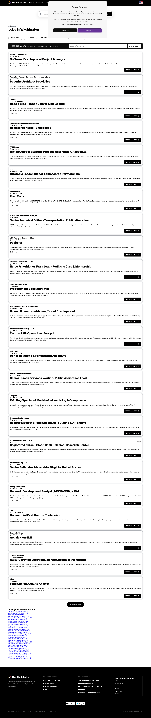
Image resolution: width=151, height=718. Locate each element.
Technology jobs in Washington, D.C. (19, 653)
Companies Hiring (43, 3)
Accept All (89, 30)
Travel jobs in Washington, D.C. (18, 656)
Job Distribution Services (88, 680)
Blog (45, 689)
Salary (44, 38)
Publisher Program (85, 683)
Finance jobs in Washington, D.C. (18, 629)
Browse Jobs (48, 683)
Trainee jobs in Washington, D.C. (18, 655)
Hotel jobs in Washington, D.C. (18, 635)
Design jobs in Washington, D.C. (18, 621)
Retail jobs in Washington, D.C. (18, 645)
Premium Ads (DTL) (85, 689)
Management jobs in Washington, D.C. (20, 642)
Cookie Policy (89, 24)
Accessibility (52, 711)
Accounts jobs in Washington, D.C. (19, 611)
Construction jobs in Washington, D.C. (20, 618)
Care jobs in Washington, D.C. (17, 615)
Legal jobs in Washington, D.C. (18, 639)
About (31, 3)
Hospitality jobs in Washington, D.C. (19, 634)
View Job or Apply (131, 70)
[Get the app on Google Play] (80, 705)
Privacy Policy (13, 711)
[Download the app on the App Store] (70, 705)
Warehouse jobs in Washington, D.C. (19, 658)
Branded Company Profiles (89, 692)
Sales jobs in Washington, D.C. (18, 647)
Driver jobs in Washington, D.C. (18, 623)
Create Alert (133, 46)
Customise (65, 30)
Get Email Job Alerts (51, 680)
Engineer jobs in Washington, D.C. (19, 626)
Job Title (30, 38)
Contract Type (60, 38)
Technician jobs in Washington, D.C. (19, 652)
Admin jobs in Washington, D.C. (18, 613)
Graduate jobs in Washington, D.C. (19, 631)
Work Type (15, 38)
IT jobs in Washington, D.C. (16, 637)
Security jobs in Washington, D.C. (18, 648)
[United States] (141, 3)
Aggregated (78, 38)
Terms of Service (27, 711)
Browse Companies (51, 686)
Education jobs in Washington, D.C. (19, 624)
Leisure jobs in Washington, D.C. (18, 640)
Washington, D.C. (13, 26)
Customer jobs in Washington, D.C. (19, 619)
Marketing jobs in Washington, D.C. (19, 643)
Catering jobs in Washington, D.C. (18, 616)
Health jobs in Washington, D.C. (18, 632)
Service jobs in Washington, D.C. (18, 650)
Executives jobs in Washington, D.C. (19, 627)
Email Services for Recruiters (90, 686)
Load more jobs (75, 604)
